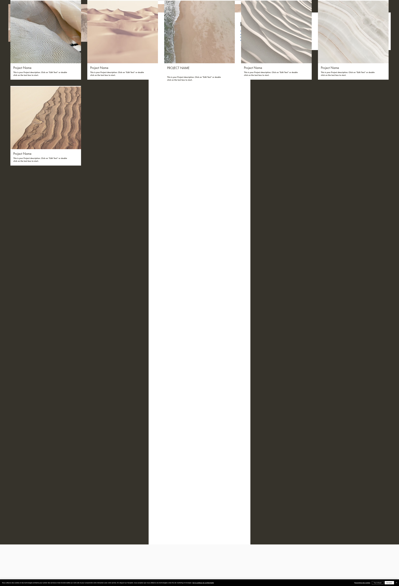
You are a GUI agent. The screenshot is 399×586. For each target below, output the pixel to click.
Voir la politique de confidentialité (203, 583)
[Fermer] (396, 582)
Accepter (389, 583)
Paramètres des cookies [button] (362, 583)
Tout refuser (378, 583)
